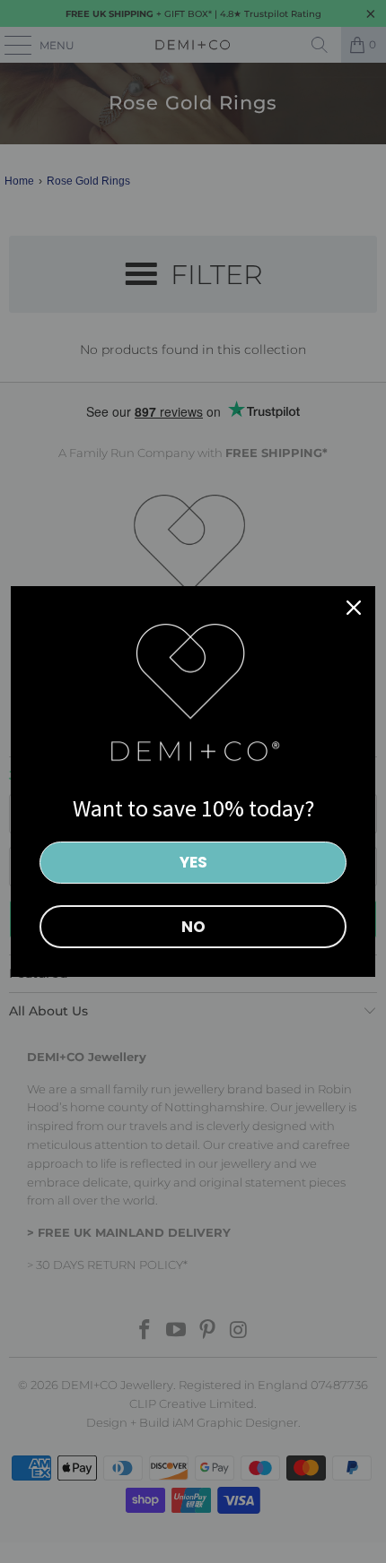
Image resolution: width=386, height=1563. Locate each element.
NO (193, 926)
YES (193, 862)
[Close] (353, 607)
